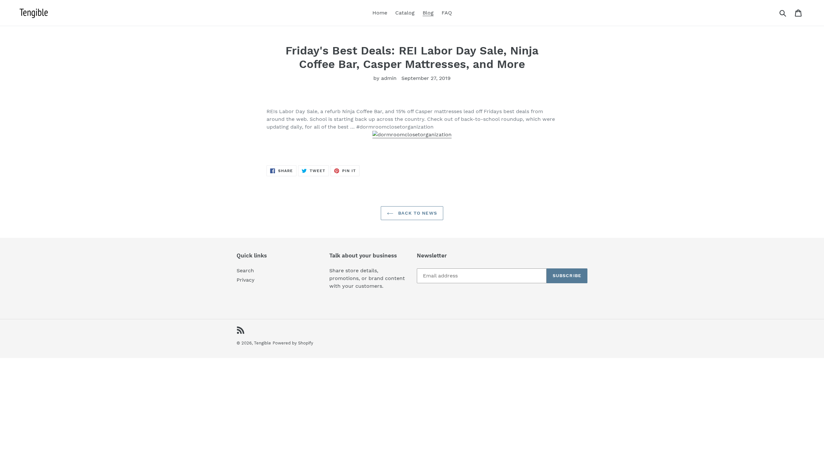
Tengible (262, 343)
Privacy (246, 280)
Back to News (417, 213)
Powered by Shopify (293, 343)
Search (245, 270)
